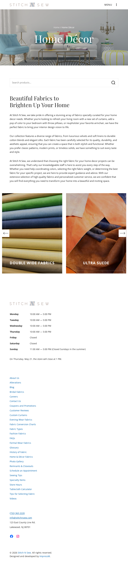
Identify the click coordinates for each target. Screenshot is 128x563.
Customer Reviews (19, 410)
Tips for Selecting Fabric (22, 494)
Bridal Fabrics (17, 392)
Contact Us (15, 401)
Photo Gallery (17, 461)
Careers (14, 396)
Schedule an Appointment (23, 470)
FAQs (12, 438)
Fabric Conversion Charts (23, 424)
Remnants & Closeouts (21, 466)
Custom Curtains (18, 415)
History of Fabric (18, 452)
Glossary (14, 447)
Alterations (15, 382)
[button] (5, 233)
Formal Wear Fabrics (20, 443)
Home (57, 27)
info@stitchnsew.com (21, 517)
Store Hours (16, 484)
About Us (14, 378)
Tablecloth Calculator (21, 489)
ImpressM (44, 556)
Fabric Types (16, 429)
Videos (13, 498)
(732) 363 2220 (17, 513)
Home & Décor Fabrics (21, 456)
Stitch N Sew (24, 552)
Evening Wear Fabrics (21, 419)
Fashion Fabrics (18, 433)
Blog (12, 387)
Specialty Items (17, 480)
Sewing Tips (16, 475)
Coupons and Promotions (23, 405)
